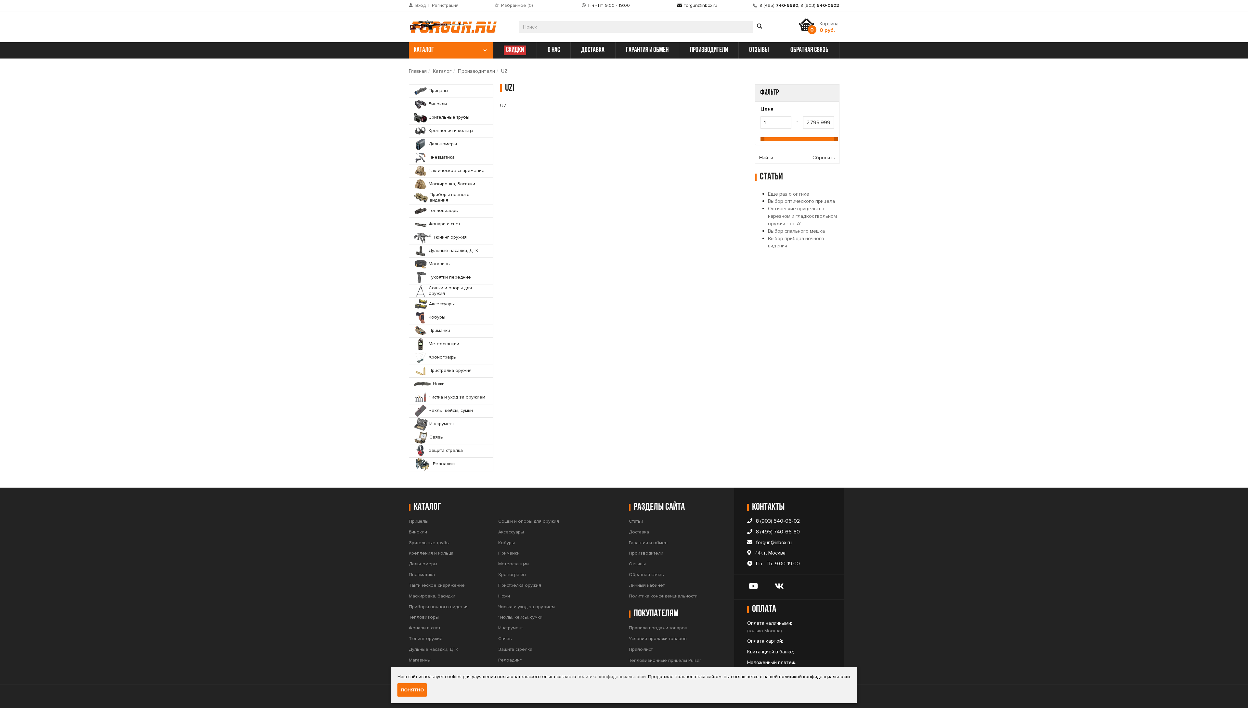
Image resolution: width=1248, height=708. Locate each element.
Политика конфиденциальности (663, 596)
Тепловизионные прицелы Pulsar (665, 660)
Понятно (412, 690)
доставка (592, 50)
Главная (418, 71)
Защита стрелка (515, 649)
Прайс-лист (641, 649)
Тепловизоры (424, 617)
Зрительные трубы (429, 542)
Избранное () (517, 5)
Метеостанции (513, 564)
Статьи (636, 521)
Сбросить (823, 157)
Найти (766, 157)
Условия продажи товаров (658, 638)
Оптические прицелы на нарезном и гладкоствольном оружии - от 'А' (802, 216)
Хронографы (512, 574)
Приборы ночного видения (439, 607)
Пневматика (422, 574)
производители (709, 50)
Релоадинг (510, 660)
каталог (424, 50)
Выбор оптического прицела (801, 201)
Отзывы (637, 564)
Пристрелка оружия (519, 585)
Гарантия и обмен (648, 542)
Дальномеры (423, 564)
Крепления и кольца (431, 553)
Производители (476, 71)
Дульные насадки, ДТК (433, 649)
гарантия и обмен (647, 50)
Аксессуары (511, 532)
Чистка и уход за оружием (526, 607)
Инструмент (510, 628)
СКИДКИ (515, 50)
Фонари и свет (424, 628)
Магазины (420, 660)
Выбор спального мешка (796, 231)
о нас (554, 50)
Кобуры (506, 542)
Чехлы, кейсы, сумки (520, 617)
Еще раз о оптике (788, 194)
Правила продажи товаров (658, 628)
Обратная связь (646, 574)
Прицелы (418, 521)
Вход (420, 5)
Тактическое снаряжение (437, 585)
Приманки (509, 553)
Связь (505, 638)
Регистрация (445, 5)
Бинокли (418, 532)
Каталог (442, 71)
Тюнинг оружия (425, 638)
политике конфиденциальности (612, 676)
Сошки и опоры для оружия (528, 521)
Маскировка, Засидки (432, 596)
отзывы (759, 50)
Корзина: (829, 26)
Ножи (504, 596)
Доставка (639, 532)
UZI (505, 71)
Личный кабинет (647, 585)
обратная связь (809, 50)
